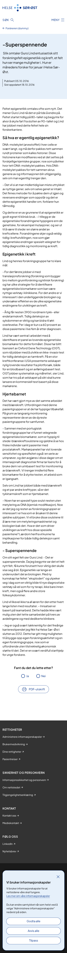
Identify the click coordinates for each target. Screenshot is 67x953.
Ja (27, 676)
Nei (43, 676)
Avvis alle (33, 930)
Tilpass (33, 940)
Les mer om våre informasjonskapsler (28, 896)
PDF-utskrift (37, 689)
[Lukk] (58, 876)
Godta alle (33, 921)
